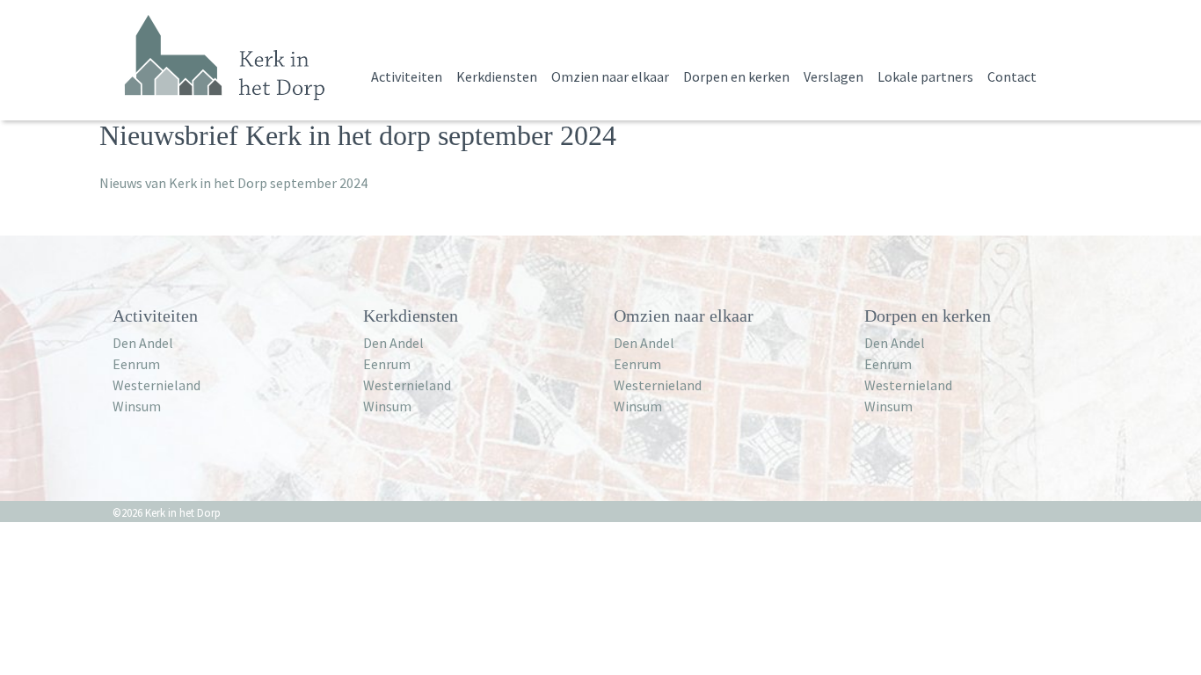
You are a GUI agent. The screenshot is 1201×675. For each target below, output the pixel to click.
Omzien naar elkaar (610, 76)
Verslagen (833, 76)
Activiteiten (406, 76)
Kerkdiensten (496, 76)
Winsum (137, 406)
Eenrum (136, 364)
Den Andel (143, 343)
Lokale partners (925, 76)
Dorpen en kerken (736, 76)
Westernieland (156, 385)
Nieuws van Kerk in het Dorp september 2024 (233, 183)
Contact (1012, 76)
